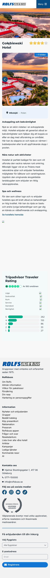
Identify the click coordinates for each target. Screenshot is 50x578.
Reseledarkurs (9, 437)
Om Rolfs (6, 381)
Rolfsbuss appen (10, 430)
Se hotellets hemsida (12, 214)
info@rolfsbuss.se (14, 481)
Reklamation (8, 424)
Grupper (6, 414)
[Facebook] (4, 492)
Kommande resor (10, 453)
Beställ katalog (9, 418)
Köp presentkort (10, 421)
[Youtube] (18, 492)
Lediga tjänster (9, 449)
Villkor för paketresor (13, 388)
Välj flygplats (9, 540)
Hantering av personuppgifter (17, 397)
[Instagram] (11, 492)
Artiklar (5, 443)
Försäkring (7, 391)
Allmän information (11, 385)
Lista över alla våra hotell (14, 440)
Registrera (13, 564)
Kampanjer (7, 446)
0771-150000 (11, 477)
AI (3, 456)
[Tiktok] (25, 492)
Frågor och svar (10, 434)
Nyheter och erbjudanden (15, 411)
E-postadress (9, 551)
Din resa (6, 394)
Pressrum (6, 427)
